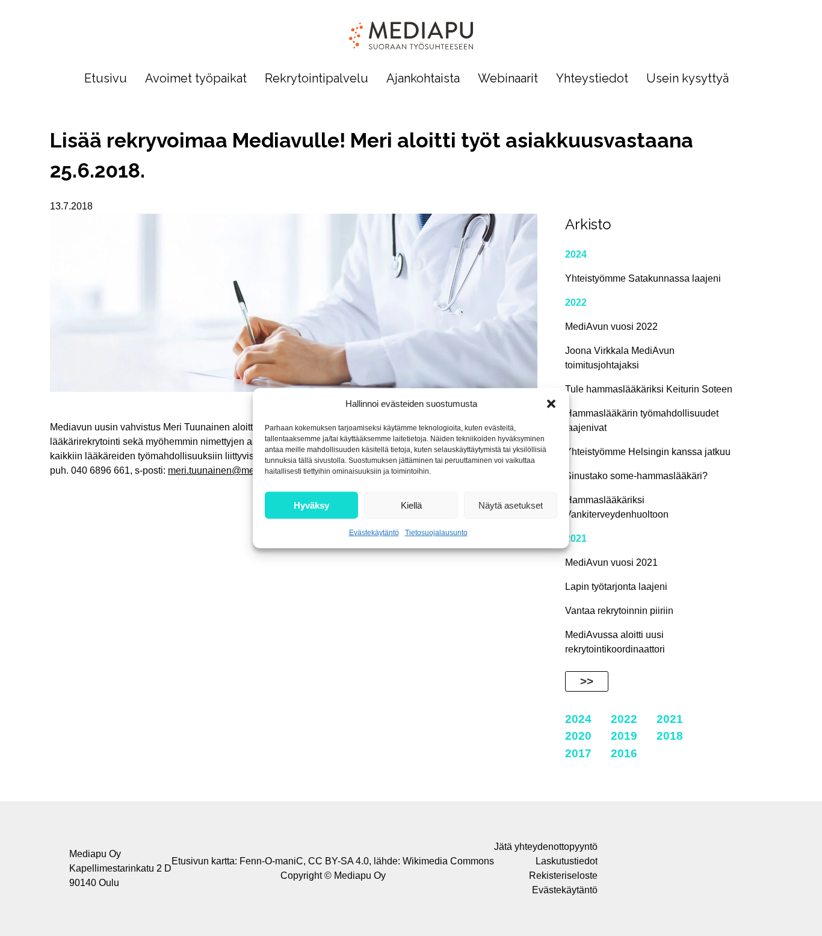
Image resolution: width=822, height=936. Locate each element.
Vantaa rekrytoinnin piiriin (619, 611)
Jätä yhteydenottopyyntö (546, 846)
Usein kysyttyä (687, 78)
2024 (576, 254)
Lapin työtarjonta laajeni (616, 586)
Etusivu (105, 78)
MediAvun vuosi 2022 (611, 326)
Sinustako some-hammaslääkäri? (636, 476)
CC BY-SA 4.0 (338, 861)
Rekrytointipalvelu (316, 78)
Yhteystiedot (592, 78)
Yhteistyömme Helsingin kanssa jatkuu (648, 452)
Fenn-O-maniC (271, 861)
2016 (624, 753)
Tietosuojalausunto (436, 532)
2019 (624, 736)
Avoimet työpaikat (196, 78)
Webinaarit (508, 78)
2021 (576, 538)
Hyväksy (311, 505)
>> (586, 681)
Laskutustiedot (567, 861)
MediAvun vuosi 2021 (611, 562)
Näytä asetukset (510, 505)
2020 (578, 736)
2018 (670, 736)
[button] (551, 404)
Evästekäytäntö (374, 532)
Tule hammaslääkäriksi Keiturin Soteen (648, 389)
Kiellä (411, 505)
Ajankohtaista (423, 78)
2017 (578, 753)
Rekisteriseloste (563, 875)
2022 (576, 302)
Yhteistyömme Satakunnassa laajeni (643, 278)
